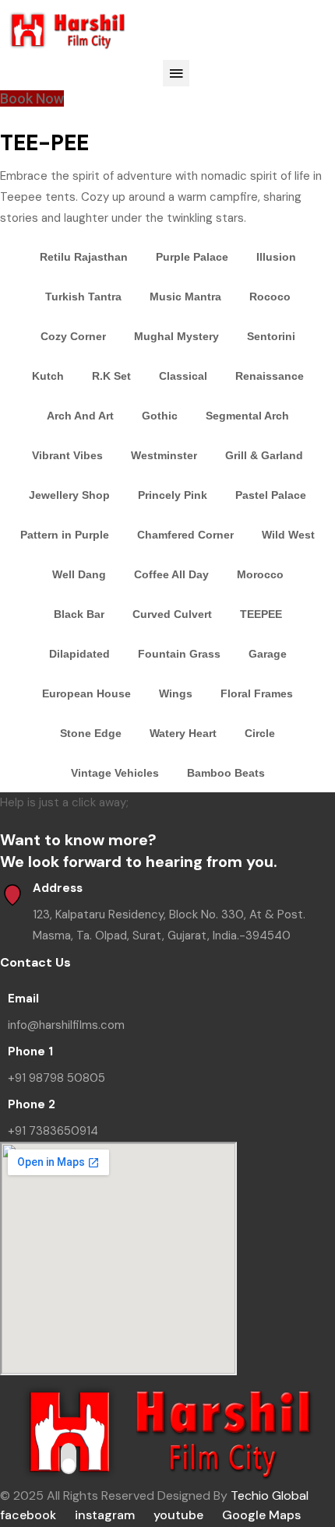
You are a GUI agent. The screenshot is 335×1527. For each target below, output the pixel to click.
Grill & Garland (264, 455)
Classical (183, 376)
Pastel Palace (270, 495)
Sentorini (271, 336)
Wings (175, 693)
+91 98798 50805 (56, 1078)
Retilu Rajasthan (84, 257)
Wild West (288, 534)
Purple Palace (192, 257)
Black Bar (79, 614)
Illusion (276, 257)
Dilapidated (79, 654)
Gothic (160, 415)
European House (86, 693)
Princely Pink (172, 495)
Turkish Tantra (83, 296)
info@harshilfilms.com (66, 1025)
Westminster (164, 455)
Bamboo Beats (226, 773)
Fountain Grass (179, 654)
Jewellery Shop (69, 495)
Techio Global (270, 1495)
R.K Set (111, 376)
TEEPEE (261, 614)
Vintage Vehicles (115, 773)
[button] (176, 73)
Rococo (270, 296)
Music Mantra (185, 296)
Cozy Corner (73, 336)
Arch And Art (80, 415)
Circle (260, 733)
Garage (268, 654)
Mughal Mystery (176, 336)
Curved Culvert (172, 614)
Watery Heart (183, 733)
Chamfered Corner (185, 534)
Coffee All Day (171, 574)
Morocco (260, 574)
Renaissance (269, 376)
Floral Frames (256, 693)
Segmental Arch (247, 415)
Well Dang (79, 574)
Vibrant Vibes (67, 455)
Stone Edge (91, 733)
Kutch (48, 376)
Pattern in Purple (64, 534)
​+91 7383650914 (53, 1131)
